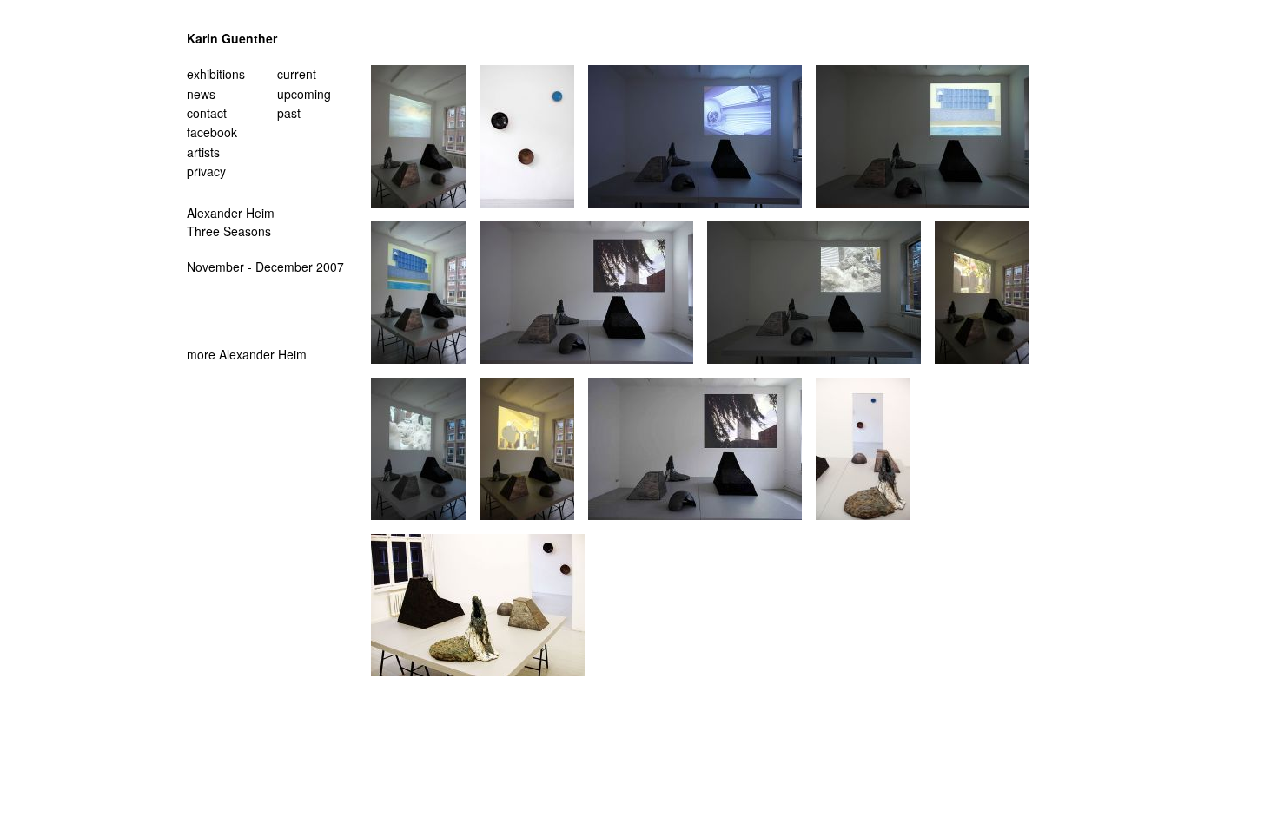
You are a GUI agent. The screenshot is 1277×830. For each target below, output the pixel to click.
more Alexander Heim (247, 354)
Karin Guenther (232, 38)
